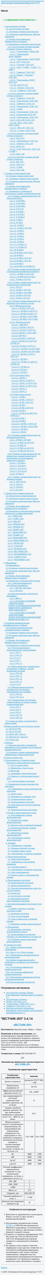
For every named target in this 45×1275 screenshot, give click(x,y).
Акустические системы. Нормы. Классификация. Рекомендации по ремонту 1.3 (24, 995)
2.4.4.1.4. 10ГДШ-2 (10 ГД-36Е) (24, 319)
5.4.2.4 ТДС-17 (16, 682)
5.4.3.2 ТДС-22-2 (17, 697)
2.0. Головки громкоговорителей (20, 176)
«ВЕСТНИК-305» (23, 1024)
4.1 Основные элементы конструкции (22, 568)
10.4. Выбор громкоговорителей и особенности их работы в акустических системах (21, 962)
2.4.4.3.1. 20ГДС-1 (19, 378)
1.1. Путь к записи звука (18, 765)
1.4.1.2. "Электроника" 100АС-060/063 (18, 55)
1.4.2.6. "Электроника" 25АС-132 (24, 112)
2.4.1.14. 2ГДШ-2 (17, 236)
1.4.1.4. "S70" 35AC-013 (20, 62)
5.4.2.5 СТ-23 (15, 684)
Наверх (4, 1268)
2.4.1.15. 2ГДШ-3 (17, 239)
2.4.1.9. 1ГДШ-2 (16, 223)
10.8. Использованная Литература (20, 982)
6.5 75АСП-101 (12, 740)
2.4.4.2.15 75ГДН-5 (19, 372)
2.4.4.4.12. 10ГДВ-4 (19, 429)
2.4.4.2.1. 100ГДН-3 (19, 325)
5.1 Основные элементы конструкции (22, 633)
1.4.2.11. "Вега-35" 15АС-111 (22, 128)
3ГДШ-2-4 (10, 1225)
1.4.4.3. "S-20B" (16, 167)
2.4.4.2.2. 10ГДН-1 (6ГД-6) (22, 327)
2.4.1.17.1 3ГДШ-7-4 (18, 244)
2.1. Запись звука (15, 794)
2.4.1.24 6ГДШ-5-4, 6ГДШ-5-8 (22, 266)
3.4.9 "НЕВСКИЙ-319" (17, 538)
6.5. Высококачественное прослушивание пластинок (18, 900)
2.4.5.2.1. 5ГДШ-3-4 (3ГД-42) (22, 443)
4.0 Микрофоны (12, 565)
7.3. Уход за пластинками (18, 916)
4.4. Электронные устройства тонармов (24, 854)
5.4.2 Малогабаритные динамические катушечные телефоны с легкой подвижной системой (23, 668)
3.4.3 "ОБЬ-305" (14, 521)
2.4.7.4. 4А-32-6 (16, 490)
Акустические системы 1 (16, 999)
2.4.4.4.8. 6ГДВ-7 (18, 418)
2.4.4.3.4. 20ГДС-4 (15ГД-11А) (24, 386)
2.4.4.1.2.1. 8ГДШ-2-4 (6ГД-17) (24, 311)
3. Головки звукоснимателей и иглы (21, 813)
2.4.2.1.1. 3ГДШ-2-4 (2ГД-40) (22, 274)
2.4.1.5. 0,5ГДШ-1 (17, 212)
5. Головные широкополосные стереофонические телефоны (16, 624)
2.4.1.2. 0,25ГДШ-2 (18, 203)
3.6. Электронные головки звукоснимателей (18, 839)
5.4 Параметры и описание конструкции (23, 645)
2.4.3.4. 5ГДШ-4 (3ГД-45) (20, 295)
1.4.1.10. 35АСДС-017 (19, 85)
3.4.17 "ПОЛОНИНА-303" (19, 560)
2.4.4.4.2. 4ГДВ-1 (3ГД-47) (22, 400)
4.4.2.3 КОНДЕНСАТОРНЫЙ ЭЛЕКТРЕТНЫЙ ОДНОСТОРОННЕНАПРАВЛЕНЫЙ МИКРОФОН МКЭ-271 (24, 616)
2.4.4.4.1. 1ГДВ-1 (18, 397)
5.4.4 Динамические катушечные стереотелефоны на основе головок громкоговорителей (22, 702)
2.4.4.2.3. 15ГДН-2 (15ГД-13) (23, 330)
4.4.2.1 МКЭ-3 (16, 598)
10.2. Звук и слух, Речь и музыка (19, 952)
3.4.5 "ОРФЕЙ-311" (16, 527)
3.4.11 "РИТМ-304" (16, 543)
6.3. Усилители (14, 893)
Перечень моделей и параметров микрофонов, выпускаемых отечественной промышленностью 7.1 (24, 1010)
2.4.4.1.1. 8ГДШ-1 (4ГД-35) (22, 308)
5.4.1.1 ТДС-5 (15, 652)
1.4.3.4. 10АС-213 (17, 146)
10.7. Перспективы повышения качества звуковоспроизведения (22, 978)
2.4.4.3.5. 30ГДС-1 (19, 389)
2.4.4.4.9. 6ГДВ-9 (18, 421)
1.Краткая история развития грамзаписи (23, 763)
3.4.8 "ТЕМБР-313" (16, 535)
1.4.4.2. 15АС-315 (17, 164)
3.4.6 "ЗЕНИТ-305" (16, 530)
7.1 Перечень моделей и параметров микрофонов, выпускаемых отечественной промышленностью (23, 747)
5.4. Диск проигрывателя (18, 872)
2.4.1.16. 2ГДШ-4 (17, 242)
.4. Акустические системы (19, 896)
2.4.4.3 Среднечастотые (20, 375)
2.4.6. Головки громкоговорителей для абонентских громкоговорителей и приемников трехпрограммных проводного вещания (23, 457)
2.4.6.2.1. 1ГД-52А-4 (18, 468)
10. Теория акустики (12, 945)
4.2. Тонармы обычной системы (21, 848)
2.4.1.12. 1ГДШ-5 (17, 231)
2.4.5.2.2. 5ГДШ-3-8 (18, 445)
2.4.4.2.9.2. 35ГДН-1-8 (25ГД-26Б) (25, 351)
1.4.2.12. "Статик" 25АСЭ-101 (22, 130)
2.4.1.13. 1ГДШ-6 (17, 233)
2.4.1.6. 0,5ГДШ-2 (17, 214)
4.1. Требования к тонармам (19, 845)
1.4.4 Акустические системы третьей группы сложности (23, 158)
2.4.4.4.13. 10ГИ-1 (19, 432)
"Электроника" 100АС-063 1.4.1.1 (20, 1004)
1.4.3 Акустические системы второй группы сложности (22, 134)
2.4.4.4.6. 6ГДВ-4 (18, 411)
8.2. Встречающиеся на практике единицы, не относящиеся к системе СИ (24, 935)
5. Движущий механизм (16, 857)
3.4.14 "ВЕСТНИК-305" (18, 551)
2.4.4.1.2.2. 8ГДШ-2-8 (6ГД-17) (24, 314)
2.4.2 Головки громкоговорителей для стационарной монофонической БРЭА (23, 270)
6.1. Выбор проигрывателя (19, 885)
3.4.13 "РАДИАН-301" (17, 549)
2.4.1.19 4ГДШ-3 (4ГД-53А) (21, 253)
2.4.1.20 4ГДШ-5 (17, 255)
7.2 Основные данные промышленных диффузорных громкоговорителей (22, 753)
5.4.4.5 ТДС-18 (16, 718)
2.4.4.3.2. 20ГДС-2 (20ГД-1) (22, 381)
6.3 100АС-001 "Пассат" (16, 734)
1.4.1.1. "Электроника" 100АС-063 (24, 51)
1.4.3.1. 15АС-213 (17, 138)
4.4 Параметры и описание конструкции (23, 581)
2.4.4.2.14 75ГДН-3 (19, 370)
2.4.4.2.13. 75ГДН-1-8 (20, 367)
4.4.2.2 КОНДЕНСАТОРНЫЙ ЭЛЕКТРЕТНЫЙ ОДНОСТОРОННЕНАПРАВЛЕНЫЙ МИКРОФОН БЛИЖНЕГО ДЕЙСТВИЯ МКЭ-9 (24, 605)
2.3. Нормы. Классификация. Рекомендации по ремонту (17, 187)
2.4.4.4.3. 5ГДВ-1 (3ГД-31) (22, 402)
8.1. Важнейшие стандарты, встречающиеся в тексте (19, 930)
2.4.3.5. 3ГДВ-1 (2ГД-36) (20, 298)
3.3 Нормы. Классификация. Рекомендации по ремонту (17, 507)
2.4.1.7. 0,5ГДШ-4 (17, 217)
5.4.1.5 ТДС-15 (16, 663)
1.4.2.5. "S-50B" (16, 109)
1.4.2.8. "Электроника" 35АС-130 (24, 117)
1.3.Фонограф (13, 771)
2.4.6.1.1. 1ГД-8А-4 (18, 463)
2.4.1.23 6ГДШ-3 (17, 264)
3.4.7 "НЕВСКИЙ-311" (17, 532)
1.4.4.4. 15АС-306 (17, 170)
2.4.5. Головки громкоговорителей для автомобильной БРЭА (23, 436)
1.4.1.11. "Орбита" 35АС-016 (22, 88)
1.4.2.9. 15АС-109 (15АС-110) (22, 120)
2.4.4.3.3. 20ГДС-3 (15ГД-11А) (24, 383)
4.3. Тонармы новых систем (19, 851)
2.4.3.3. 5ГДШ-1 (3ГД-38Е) (21, 293)
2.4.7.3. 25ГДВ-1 (16, 487)
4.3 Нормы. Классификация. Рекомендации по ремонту (17, 577)
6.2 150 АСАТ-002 (13, 731)
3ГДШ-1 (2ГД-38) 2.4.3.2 (16, 1002)
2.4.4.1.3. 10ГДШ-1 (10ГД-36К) (24, 316)
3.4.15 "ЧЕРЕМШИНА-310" (20, 554)
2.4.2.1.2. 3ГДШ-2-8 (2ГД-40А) (22, 277)
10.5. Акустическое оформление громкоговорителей (19, 968)
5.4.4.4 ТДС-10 (16, 715)
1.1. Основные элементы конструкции (22, 32)
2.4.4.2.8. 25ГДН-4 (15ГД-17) (23, 346)
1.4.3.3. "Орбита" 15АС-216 (21, 144)
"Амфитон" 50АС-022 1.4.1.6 (18, 1006)
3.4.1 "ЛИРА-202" (15, 516)
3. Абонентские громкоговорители (19, 493)
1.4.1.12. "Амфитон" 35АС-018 (23, 90)
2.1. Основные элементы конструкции (22, 179)
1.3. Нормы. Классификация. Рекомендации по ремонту (17, 40)
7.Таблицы (8, 743)
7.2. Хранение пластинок (18, 914)
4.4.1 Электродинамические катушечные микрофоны (19, 584)
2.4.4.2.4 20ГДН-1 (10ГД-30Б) (23, 333)
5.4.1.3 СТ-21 (15, 658)
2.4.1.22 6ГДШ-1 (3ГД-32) (20, 261)
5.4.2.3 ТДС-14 (16, 679)
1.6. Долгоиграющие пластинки (21, 781)
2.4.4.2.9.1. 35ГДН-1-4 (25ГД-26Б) (25, 349)
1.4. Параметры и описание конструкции (23, 44)
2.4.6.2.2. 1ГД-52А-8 (18, 471)
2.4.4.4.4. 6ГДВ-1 (18, 405)
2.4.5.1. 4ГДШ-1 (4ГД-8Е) (20, 440)
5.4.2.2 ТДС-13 (16, 676)
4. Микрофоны (10, 563)
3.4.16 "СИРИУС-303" (17, 557)
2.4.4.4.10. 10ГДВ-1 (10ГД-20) (23, 424)
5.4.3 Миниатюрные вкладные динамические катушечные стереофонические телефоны (20, 689)
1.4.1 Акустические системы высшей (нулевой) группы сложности (23, 48)
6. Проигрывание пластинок (18, 880)
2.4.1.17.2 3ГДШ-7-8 (18, 247)
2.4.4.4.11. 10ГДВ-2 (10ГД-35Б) (24, 426)
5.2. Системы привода (17, 867)
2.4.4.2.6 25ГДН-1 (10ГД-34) (23, 338)
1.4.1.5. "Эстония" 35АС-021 (22, 65)
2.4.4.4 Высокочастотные (20, 394)
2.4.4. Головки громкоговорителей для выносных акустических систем (23, 302)
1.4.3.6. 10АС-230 (17, 154)
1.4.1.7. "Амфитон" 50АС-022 (22, 72)
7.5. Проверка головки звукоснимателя (24, 924)
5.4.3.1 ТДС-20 (16, 694)
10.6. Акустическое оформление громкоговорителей (19, 973)
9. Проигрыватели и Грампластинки (19, 760)
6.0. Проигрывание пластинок (21, 883)
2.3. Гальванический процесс (20, 799)
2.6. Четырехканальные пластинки (22, 810)
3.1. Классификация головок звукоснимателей (19, 816)
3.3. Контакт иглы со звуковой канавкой (25, 825)
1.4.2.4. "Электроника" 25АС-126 (24, 106)
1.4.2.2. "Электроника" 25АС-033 (24, 101)
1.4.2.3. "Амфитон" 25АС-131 (22, 104)
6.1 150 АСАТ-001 (13, 729)
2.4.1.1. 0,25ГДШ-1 (18, 201)
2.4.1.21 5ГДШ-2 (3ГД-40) (20, 258)
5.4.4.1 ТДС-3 (15, 707)
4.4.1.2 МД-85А (16, 591)
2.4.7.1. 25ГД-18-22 (18, 482)
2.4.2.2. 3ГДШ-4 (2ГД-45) (20, 279)
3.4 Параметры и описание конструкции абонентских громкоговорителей (22, 512)
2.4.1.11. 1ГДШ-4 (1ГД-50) (21, 228)
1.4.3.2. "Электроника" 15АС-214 (24, 141)
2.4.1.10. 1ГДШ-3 (17, 225)
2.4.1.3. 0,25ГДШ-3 (18, 206)
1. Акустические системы (15, 26)
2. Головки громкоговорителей (17, 173)
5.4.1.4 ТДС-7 (15, 661)
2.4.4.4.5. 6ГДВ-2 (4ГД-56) (22, 408)
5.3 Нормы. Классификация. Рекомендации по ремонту (17, 641)
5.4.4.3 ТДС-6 (15, 712)
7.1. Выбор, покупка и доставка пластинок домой (21, 910)
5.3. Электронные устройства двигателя (25, 870)
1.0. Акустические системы (17, 29)
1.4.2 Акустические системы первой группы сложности (23, 94)
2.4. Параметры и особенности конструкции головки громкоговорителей (23, 192)
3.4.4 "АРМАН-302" (16, 524)
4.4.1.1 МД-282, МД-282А (21, 588)
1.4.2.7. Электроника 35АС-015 (23, 115)
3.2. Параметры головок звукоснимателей (17, 821)
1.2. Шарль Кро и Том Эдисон (20, 768)
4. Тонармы (11, 843)
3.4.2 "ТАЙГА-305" (16, 519)
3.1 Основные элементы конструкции (22, 498)
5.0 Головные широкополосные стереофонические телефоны (18, 629)
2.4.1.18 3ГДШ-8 (17, 250)
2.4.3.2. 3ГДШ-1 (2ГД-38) (20, 290)
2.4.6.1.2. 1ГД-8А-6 (18, 466)
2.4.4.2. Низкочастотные (20, 322)
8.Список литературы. (13, 758)
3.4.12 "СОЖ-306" (15, 546)
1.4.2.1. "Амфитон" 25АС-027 (22, 98)
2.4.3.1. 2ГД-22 (16, 287)
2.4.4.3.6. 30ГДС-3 (19, 391)
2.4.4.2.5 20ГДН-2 (18, 336)
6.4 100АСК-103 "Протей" (17, 737)
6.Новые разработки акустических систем (22, 726)
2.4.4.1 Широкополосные (20, 306)
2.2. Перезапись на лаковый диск (22, 797)
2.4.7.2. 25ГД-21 (16, 484)
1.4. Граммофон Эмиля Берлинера (22, 773)
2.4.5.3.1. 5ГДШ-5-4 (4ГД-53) (22, 448)
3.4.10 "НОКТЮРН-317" (18, 540)
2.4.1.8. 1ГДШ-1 (16, 220)
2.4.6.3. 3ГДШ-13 (17, 474)
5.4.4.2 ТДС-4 (15, 710)
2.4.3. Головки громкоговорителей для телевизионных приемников (23, 283)
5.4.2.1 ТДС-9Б (16, 673)
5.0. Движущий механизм (19, 859)
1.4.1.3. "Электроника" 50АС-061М (25, 59)
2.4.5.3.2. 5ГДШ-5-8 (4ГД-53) (22, 451)
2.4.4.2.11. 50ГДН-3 (19, 359)
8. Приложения (12, 927)
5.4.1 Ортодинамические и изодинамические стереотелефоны (21, 649)
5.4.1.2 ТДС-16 (16, 655)
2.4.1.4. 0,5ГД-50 (17, 209)
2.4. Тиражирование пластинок (21, 802)
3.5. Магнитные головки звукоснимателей (18, 834)
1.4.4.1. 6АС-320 (16, 162)
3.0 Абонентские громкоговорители (21, 496)
